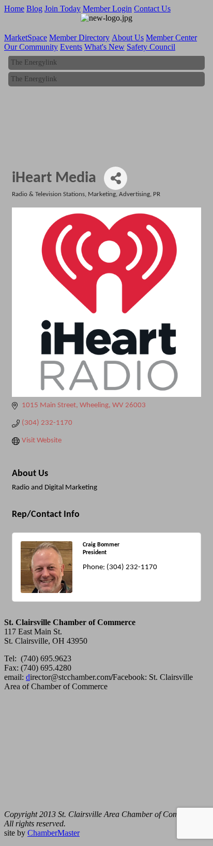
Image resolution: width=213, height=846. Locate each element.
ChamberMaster (53, 832)
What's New (104, 46)
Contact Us (152, 8)
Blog (34, 8)
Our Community (31, 46)
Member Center (171, 37)
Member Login (107, 8)
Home (14, 8)
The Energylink (34, 61)
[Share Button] (115, 178)
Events (71, 46)
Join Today (62, 8)
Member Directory (79, 37)
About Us (128, 37)
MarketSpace (25, 37)
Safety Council (151, 46)
